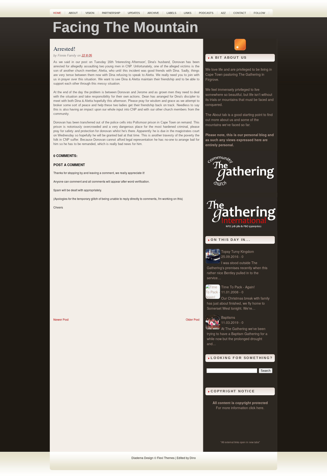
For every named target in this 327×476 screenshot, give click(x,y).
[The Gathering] (241, 191)
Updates (134, 13)
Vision (89, 13)
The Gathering (250, 74)
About (73, 13)
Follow (259, 13)
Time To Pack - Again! (238, 286)
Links (187, 13)
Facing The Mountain (125, 27)
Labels (171, 13)
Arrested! (64, 48)
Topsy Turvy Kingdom (237, 251)
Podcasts (206, 13)
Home (57, 13)
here (259, 407)
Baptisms (228, 317)
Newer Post (60, 319)
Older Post (192, 319)
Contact (239, 13)
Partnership (111, 13)
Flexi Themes (166, 458)
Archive (153, 13)
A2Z (223, 13)
